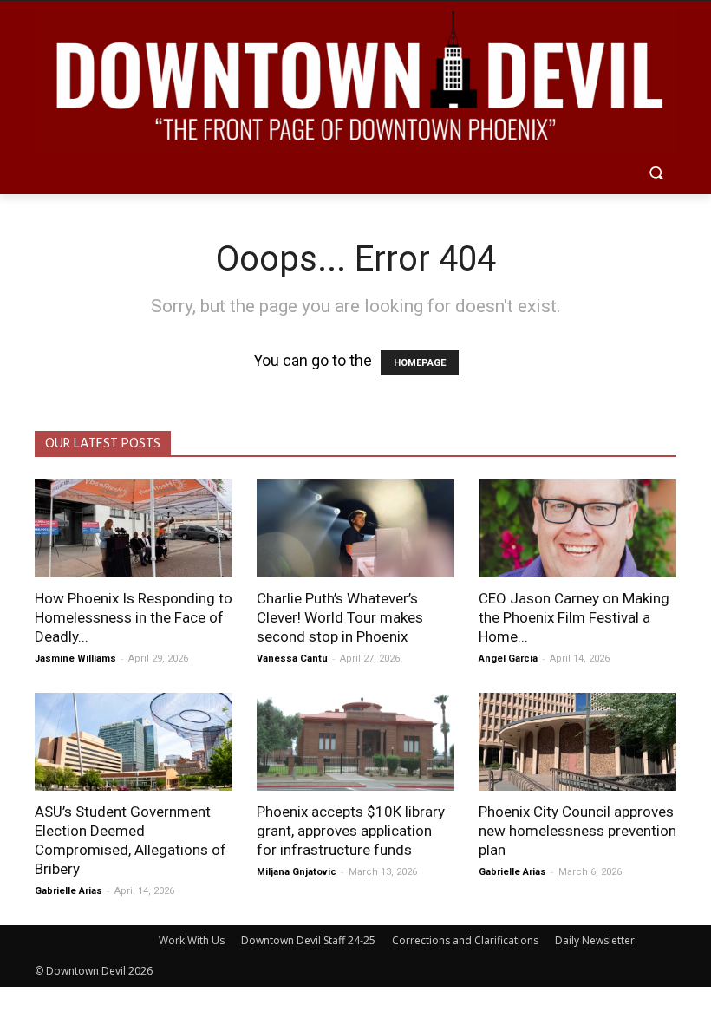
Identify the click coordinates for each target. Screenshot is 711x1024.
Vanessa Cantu (292, 658)
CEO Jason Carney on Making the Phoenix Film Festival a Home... (574, 617)
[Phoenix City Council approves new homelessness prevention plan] (577, 742)
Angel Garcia (508, 658)
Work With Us (192, 940)
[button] (656, 174)
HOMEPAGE (420, 363)
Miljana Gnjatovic (296, 871)
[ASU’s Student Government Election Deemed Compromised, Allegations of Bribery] (133, 742)
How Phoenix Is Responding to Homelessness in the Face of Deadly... (133, 617)
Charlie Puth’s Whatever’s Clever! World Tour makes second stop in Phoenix (340, 617)
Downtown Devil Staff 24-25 (308, 940)
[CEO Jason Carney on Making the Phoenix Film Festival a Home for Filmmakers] (577, 528)
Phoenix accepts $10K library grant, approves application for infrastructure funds (351, 830)
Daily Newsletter (595, 940)
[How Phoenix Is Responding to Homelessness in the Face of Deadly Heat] (133, 528)
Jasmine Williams (75, 658)
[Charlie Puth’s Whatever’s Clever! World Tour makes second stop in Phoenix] (355, 528)
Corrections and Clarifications (465, 940)
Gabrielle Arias (68, 891)
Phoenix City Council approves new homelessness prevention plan (577, 830)
